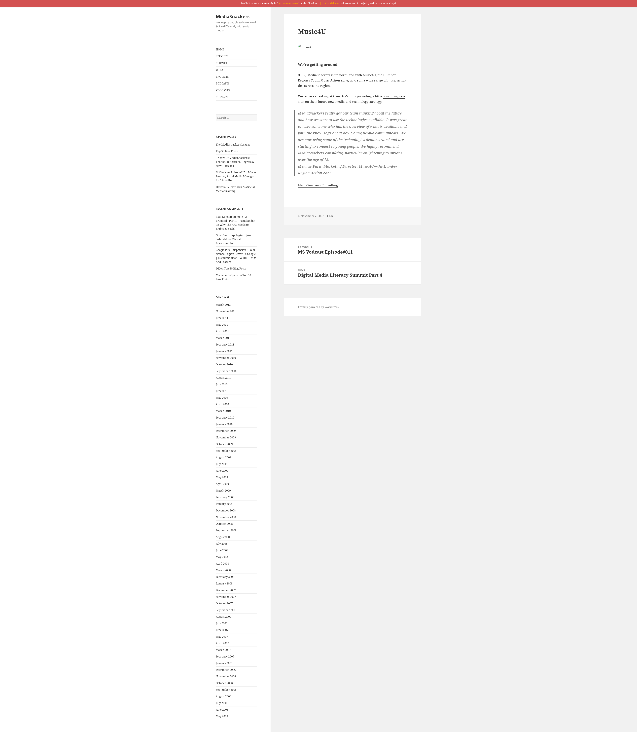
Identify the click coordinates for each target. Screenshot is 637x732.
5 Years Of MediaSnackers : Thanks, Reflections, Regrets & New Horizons (235, 162)
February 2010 (225, 417)
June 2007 (222, 630)
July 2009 (221, 464)
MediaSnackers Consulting (318, 185)
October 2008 (224, 524)
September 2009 (226, 451)
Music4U (369, 75)
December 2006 (226, 670)
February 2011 (225, 344)
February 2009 (225, 497)
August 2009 (223, 457)
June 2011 (222, 318)
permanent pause (288, 3)
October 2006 (224, 683)
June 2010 (222, 391)
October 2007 (224, 603)
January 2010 (224, 424)
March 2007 (223, 650)
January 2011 (224, 351)
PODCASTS (223, 83)
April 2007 (222, 643)
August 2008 (223, 537)
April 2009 (222, 484)
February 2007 (225, 656)
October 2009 (224, 444)
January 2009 (224, 504)
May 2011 (222, 324)
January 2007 (224, 663)
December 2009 (226, 431)
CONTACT (222, 97)
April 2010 (222, 404)
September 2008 (226, 530)
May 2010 (222, 397)
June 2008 (222, 550)
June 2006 (222, 709)
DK (218, 268)
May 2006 (222, 716)
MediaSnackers (232, 16)
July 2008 (221, 543)
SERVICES (222, 56)
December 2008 (226, 510)
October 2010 (224, 364)
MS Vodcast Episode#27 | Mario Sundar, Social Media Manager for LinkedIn (236, 176)
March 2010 (223, 411)
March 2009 (223, 490)
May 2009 (222, 477)
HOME (220, 49)
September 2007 (226, 610)
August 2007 (223, 616)
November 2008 (226, 517)
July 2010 (221, 384)
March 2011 (223, 338)
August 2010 (223, 378)
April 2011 (222, 331)
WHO (219, 70)
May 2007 (222, 636)
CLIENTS (221, 63)
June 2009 (222, 470)
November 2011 (226, 311)
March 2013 (223, 305)
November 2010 (226, 358)
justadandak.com (330, 3)
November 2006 (226, 676)
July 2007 (221, 623)
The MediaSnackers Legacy (233, 144)
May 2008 (222, 557)
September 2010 (226, 371)
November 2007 (226, 597)
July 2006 (221, 703)
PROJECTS (222, 76)
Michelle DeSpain (227, 275)
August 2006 (223, 696)
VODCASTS (223, 90)
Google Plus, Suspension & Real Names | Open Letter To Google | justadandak (236, 254)
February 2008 (225, 577)
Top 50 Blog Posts (227, 151)
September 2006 (226, 690)
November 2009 (226, 437)
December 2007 (226, 590)
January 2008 (224, 583)
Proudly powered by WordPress (318, 307)
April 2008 (222, 563)
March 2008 (223, 570)
